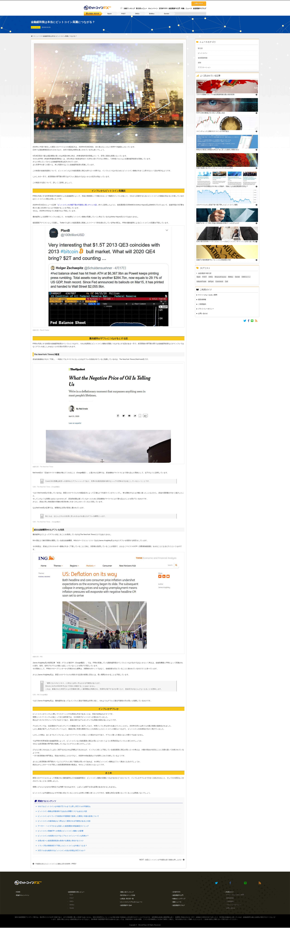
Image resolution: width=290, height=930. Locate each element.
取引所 (202, 48)
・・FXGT (70, 898)
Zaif (226, 281)
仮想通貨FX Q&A (126, 905)
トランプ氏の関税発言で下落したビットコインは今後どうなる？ (62, 846)
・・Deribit (70, 908)
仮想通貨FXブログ (199, 8)
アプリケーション (206, 67)
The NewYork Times (46, 467)
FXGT (123, 14)
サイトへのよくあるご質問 (207, 295)
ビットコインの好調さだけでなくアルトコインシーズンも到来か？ (63, 836)
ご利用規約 (202, 304)
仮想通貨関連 (204, 58)
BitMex (151, 14)
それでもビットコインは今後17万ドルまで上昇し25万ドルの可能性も (64, 806)
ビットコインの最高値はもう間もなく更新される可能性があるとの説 (64, 821)
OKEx (137, 14)
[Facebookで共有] (249, 321)
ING (41, 656)
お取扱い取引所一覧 (127, 898)
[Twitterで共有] (245, 321)
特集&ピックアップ (179, 898)
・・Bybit (70, 895)
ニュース (189, 8)
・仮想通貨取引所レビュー (75, 892)
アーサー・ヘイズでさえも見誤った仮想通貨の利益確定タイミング (63, 826)
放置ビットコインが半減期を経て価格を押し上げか (163, 860)
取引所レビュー (141, 8)
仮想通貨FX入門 (174, 8)
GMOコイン (246, 277)
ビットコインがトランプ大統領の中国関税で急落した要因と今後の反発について (68, 816)
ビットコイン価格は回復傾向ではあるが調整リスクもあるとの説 (62, 811)
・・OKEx (70, 901)
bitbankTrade (201, 281)
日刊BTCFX (163, 8)
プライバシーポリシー (206, 309)
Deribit (166, 14)
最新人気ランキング (127, 892)
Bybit (110, 14)
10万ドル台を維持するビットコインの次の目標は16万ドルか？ (62, 850)
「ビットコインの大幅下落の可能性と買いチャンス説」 (77, 205)
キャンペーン (153, 8)
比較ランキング (129, 8)
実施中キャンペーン (22, 895)
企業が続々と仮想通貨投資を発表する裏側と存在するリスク (61, 841)
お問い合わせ (203, 313)
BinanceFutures (220, 277)
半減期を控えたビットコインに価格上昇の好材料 (52, 864)
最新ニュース (177, 902)
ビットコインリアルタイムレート (131, 902)
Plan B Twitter (44, 330)
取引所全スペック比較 (127, 895)
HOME (18, 892)
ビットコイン (204, 53)
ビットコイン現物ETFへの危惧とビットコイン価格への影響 (60, 831)
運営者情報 (202, 299)
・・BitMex (70, 905)
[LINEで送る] (253, 321)
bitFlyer (211, 281)
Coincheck (219, 281)
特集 (182, 8)
